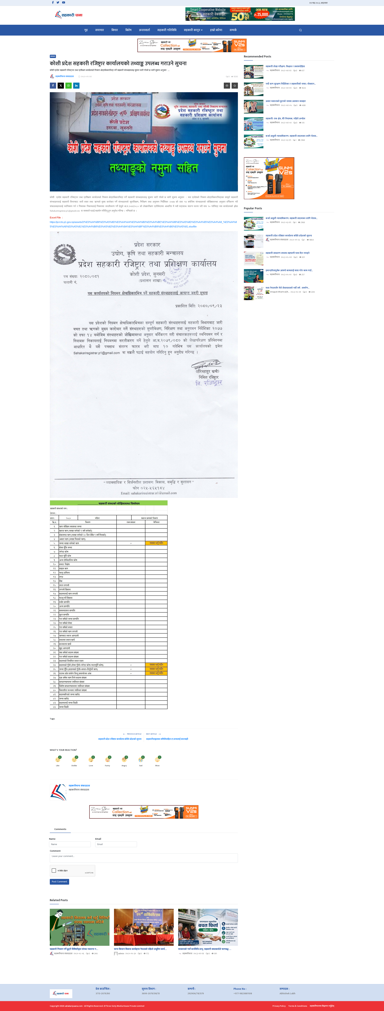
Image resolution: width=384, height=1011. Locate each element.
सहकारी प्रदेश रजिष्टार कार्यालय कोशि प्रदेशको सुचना (119, 739)
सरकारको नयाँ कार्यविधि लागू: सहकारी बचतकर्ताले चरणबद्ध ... (204, 948)
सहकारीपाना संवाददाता (79, 786)
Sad (140, 765)
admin (121, 953)
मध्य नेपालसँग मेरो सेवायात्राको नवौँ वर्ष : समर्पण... (287, 287)
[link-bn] (240, 14)
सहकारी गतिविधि (166, 30)
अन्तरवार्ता (144, 30)
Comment (55, 851)
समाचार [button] (99, 30)
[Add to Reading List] (235, 86)
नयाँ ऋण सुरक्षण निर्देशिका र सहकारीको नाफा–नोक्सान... (291, 83)
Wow (157, 765)
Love (91, 765)
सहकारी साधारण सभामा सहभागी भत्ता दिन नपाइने (287, 253)
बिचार (114, 30)
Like (57, 765)
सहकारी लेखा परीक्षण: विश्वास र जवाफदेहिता (285, 66)
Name (52, 839)
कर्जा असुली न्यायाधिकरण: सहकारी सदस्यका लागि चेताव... (291, 136)
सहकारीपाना (187, 953)
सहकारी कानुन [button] (192, 30)
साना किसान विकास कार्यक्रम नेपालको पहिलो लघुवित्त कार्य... (140, 948)
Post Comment (59, 882)
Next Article (151, 733)
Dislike (74, 765)
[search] (300, 30)
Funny (107, 765)
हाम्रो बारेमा (216, 30)
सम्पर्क (233, 30)
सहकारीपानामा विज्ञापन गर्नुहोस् (322, 1006)
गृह (86, 30)
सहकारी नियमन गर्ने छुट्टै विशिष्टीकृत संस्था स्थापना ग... (74, 948)
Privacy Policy (279, 1006)
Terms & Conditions (297, 1006)
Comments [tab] (60, 829)
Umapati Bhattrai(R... (279, 292)
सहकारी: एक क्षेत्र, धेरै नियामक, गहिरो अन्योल (285, 118)
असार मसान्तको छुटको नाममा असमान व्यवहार (286, 101)
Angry (124, 765)
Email (98, 839)
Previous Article (134, 733)
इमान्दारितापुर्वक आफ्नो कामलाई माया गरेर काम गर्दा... (289, 270)
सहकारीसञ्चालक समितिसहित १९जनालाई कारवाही (167, 739)
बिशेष (128, 30)
